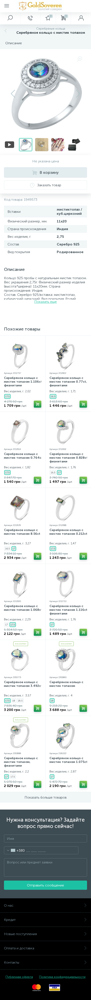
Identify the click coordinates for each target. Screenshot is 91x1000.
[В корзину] (37, 404)
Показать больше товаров (46, 797)
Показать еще (45, 302)
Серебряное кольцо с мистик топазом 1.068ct (23, 608)
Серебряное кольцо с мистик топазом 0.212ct (68, 532)
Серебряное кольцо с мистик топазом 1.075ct (68, 760)
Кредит (10, 920)
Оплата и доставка (19, 948)
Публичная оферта (19, 977)
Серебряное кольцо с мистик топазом (66, 684)
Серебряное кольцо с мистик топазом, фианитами (21, 761)
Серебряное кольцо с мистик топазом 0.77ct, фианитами (68, 381)
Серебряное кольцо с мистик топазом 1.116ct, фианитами (68, 609)
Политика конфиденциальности (62, 977)
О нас (8, 905)
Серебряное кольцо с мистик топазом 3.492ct (23, 684)
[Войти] (81, 18)
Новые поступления (20, 934)
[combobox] (14, 850)
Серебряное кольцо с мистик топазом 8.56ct (22, 532)
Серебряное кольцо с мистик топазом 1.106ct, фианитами (23, 381)
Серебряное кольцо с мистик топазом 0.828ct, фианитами (69, 457)
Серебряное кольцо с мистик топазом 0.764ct (23, 456)
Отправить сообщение (45, 885)
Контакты (11, 962)
